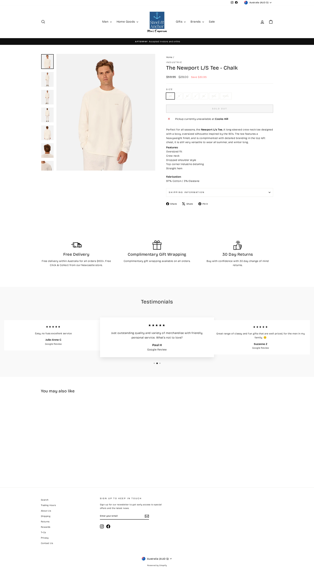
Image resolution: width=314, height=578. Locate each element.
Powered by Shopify (157, 565)
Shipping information (187, 192)
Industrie (174, 62)
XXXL (226, 96)
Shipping (45, 516)
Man (105, 21)
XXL (214, 96)
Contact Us (47, 543)
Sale (212, 21)
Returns (45, 521)
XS (170, 96)
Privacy (45, 537)
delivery (53, 261)
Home (169, 57)
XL (203, 96)
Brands (196, 21)
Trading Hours (48, 505)
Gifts (179, 21)
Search (44, 499)
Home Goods (126, 21)
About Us (46, 510)
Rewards (45, 527)
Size (169, 89)
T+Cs (43, 532)
